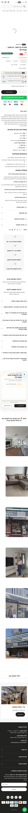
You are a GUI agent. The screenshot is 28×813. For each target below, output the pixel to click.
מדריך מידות (4, 57)
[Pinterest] (15, 229)
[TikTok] (12, 797)
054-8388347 (23, 742)
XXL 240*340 (14, 64)
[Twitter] (17, 229)
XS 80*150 (23, 61)
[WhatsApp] (12, 229)
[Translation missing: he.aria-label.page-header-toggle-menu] (26, 2)
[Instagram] (16, 797)
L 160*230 (8, 61)
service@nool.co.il (15, 742)
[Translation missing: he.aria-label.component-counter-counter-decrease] (25, 92)
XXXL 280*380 (22, 68)
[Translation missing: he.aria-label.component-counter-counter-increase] (19, 92)
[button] (14, 6)
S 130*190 (15, 61)
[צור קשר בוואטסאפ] (24, 809)
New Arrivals (19, 10)
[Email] (9, 229)
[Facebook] (20, 229)
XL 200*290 (23, 64)
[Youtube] (8, 797)
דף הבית (25, 10)
